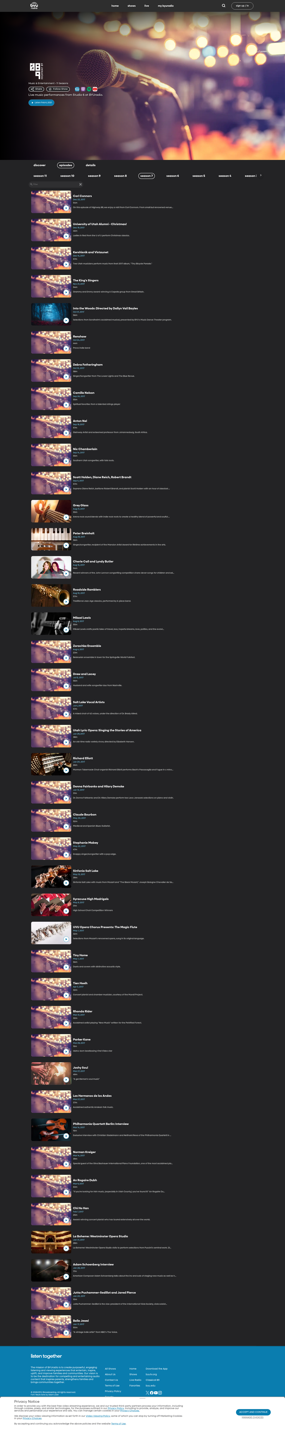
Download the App (156, 1369)
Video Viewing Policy (98, 1416)
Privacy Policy (113, 1391)
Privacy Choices (32, 1418)
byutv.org (151, 1374)
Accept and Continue (253, 1412)
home (115, 6)
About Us (110, 1374)
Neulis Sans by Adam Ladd (46, 1395)
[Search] (224, 5)
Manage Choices (252, 1417)
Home (132, 1369)
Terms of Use (112, 1386)
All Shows (110, 1369)
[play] (66, 208)
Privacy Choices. (130, 1411)
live (146, 6)
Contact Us (111, 1380)
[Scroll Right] (260, 175)
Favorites (134, 1386)
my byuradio (166, 6)
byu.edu (150, 1386)
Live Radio (135, 1380)
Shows (133, 1374)
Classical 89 (152, 1380)
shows (132, 6)
